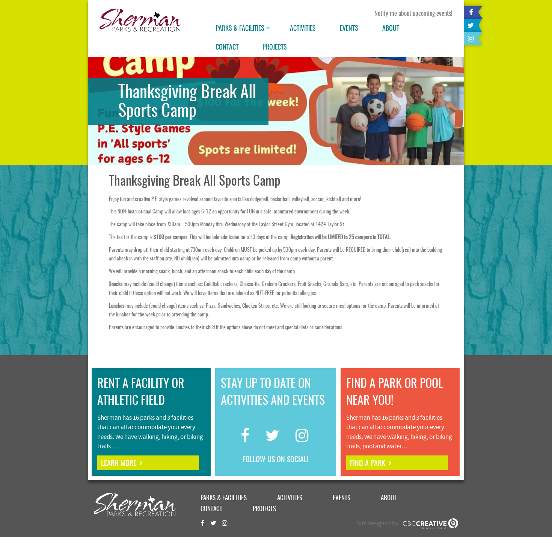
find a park (367, 463)
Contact (227, 47)
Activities (303, 29)
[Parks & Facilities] (268, 29)
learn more (118, 463)
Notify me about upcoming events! (413, 14)
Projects (274, 47)
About (390, 29)
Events (349, 29)
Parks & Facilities (240, 29)
